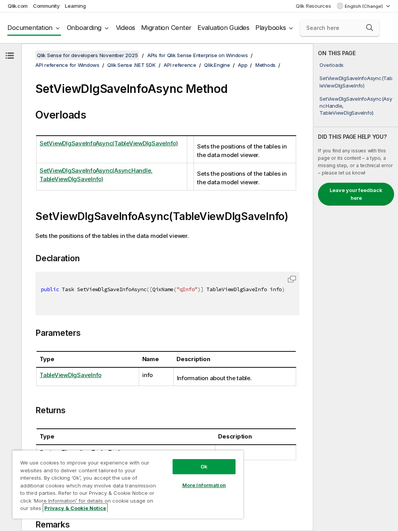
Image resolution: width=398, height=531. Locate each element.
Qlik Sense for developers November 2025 (87, 55)
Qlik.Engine (217, 65)
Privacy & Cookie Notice (75, 508)
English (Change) (364, 6)
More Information (204, 485)
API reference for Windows (67, 65)
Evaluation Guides (223, 27)
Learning (75, 6)
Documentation (29, 27)
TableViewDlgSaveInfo (70, 375)
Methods (265, 65)
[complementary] (355, 287)
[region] (127, 484)
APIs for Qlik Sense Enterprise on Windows (197, 55)
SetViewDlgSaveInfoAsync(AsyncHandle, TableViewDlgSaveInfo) (355, 106)
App (242, 65)
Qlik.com (18, 6)
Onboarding (84, 27)
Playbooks (270, 27)
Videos (126, 27)
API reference (180, 65)
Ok (204, 466)
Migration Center (166, 27)
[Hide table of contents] (10, 55)
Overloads (331, 65)
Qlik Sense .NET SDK (131, 65)
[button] (369, 27)
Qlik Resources (313, 6)
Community (46, 6)
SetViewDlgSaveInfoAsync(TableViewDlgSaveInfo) (355, 81)
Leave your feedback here (356, 194)
